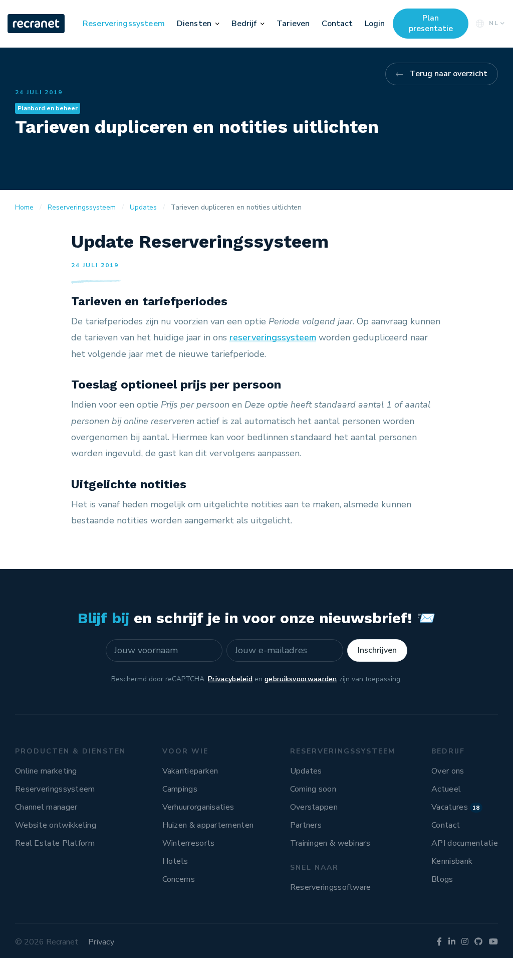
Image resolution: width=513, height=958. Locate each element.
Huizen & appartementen (208, 825)
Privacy (101, 941)
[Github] (478, 941)
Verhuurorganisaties (198, 807)
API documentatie (464, 843)
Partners (306, 825)
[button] (217, 24)
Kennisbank (451, 861)
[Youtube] (493, 941)
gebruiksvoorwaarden (301, 679)
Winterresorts (188, 843)
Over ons (447, 771)
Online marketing (46, 771)
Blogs (442, 879)
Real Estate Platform (55, 843)
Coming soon (313, 789)
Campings (179, 789)
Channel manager (46, 807)
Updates (306, 771)
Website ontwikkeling (55, 825)
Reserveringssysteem (124, 23)
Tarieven (293, 23)
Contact (337, 23)
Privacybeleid (230, 679)
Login (375, 23)
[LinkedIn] (451, 941)
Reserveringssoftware (330, 887)
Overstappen (314, 807)
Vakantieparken (190, 771)
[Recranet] (37, 23)
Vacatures (455, 807)
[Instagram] (464, 941)
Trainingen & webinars (330, 843)
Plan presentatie (431, 23)
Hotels (175, 861)
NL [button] (494, 23)
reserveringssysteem (272, 337)
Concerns (178, 879)
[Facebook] (439, 941)
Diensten (194, 23)
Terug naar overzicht (448, 73)
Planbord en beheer (48, 108)
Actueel (446, 789)
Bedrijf (244, 23)
